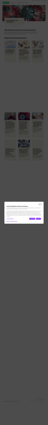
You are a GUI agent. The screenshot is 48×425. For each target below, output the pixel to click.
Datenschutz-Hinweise (13, 221)
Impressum (8, 221)
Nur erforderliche (32, 218)
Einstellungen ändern (10, 218)
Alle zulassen (38, 218)
